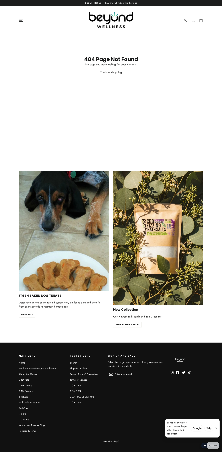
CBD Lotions (25, 385)
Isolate (22, 413)
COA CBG (75, 385)
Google (197, 428)
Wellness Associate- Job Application (38, 368)
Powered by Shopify (111, 441)
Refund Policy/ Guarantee (84, 374)
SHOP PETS (27, 314)
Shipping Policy (78, 368)
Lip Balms (24, 419)
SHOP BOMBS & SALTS (127, 324)
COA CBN (75, 391)
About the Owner (28, 374)
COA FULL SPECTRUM (82, 397)
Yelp (209, 428)
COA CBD (75, 402)
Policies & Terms (27, 431)
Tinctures (23, 397)
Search (73, 362)
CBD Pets (24, 379)
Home (22, 362)
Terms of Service (78, 379)
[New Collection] (158, 238)
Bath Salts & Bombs (29, 402)
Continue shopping (111, 72)
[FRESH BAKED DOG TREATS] (64, 231)
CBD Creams (25, 391)
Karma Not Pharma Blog (32, 425)
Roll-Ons (23, 408)
